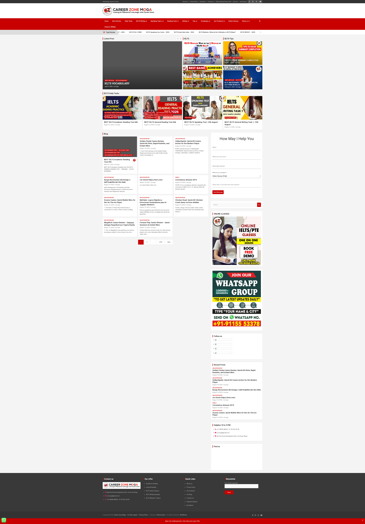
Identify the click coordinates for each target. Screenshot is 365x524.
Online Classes (233, 21)
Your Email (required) (231, 483)
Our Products (218, 21)
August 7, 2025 (229, 62)
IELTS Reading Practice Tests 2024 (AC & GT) (118, 115)
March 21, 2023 (108, 164)
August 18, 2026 (145, 148)
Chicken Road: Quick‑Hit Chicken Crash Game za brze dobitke (189, 201)
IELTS (186, 39)
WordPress (183, 515)
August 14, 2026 (109, 184)
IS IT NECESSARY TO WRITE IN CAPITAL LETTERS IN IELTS (241, 83)
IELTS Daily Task (110, 112)
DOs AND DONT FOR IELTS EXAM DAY (135, 83)
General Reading (151, 487)
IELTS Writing (140, 21)
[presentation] (178, 38)
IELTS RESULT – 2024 (229, 32)
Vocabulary (205, 21)
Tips (194, 21)
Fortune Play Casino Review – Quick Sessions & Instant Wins (155, 223)
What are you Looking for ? (219, 172)
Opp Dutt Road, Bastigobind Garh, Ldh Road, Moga (122, 492)
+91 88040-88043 (112, 499)
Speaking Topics (156, 21)
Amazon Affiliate (110, 27)
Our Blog (189, 494)
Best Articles (116, 21)
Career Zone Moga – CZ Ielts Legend (125, 515)
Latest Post (109, 39)
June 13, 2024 (188, 87)
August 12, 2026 (109, 124)
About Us (185, 1)
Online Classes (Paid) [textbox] (219, 176)
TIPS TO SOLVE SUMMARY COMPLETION (241, 60)
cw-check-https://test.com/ (151, 180)
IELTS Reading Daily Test (124, 112)
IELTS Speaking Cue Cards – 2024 (139, 32)
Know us (245, 21)
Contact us (211, 1)
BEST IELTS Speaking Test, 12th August (201, 122)
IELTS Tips (229, 39)
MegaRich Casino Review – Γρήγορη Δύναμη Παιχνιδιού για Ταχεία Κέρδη (119, 223)
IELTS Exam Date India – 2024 (165, 32)
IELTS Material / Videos (153, 498)
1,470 (160, 242)
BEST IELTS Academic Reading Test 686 (121, 122)
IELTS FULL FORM (247, 32)
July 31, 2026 (116, 86)
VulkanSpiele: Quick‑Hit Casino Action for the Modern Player (188, 142)
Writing (184, 21)
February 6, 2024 (230, 87)
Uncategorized (144, 138)
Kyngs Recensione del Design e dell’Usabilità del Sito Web (117, 181)
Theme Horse (160, 515)
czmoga (123, 86)
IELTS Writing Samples (153, 494)
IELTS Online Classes (152, 491)
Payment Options (192, 502)
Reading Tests (172, 21)
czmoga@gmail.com (113, 496)
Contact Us (190, 498)
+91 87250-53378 (123, 499)
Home (107, 21)
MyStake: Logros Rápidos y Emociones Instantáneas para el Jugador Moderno (153, 202)
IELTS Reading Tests (111, 117)
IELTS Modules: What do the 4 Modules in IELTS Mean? (198, 32)
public (177, 177)
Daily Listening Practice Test (223, 1)
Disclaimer (203, 1)
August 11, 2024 (189, 62)
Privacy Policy (194, 1)
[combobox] (236, 176)
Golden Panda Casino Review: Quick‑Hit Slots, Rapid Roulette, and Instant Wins (154, 143)
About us (189, 483)
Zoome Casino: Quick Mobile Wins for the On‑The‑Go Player (119, 201)
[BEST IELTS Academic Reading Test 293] (120, 146)
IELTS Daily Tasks (111, 93)
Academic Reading (152, 483)
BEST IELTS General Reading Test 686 (160, 122)
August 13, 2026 (109, 227)
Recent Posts (219, 365)
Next (168, 242)
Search (259, 205)
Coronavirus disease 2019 (186, 180)
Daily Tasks (128, 21)
